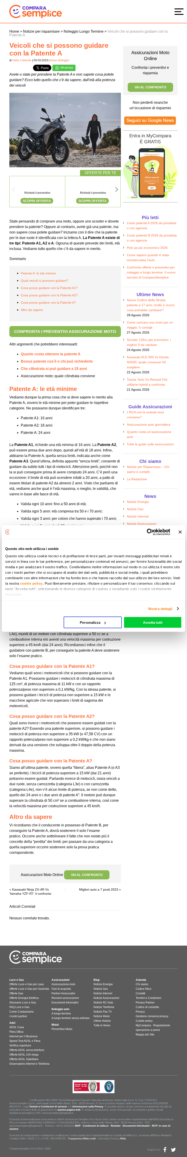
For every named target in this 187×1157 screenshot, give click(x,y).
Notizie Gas (135, 509)
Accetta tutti (152, 622)
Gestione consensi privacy (152, 1016)
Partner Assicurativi (63, 993)
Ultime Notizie (102, 1020)
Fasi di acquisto (61, 988)
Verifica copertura (20, 1045)
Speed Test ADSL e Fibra (24, 1041)
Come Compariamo (21, 1011)
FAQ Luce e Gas (19, 1007)
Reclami (115, 1125)
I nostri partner (18, 1016)
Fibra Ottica (16, 1031)
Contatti (140, 993)
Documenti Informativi (65, 1002)
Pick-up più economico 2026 (147, 247)
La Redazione (137, 479)
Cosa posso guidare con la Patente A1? (49, 288)
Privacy (140, 1011)
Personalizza (90, 622)
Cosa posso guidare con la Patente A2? (49, 295)
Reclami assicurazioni (65, 998)
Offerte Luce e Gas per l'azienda (29, 988)
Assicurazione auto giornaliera (148, 424)
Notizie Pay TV (103, 1011)
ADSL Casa (16, 1027)
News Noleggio (59, 60)
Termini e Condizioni (148, 998)
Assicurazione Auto (63, 984)
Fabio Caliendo (21, 60)
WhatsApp (66, 67)
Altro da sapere (32, 310)
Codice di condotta (147, 1007)
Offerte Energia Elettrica (24, 998)
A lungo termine (61, 1013)
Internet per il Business (23, 1036)
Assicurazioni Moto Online (62, 875)
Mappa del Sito (145, 1034)
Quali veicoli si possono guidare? (44, 280)
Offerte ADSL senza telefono (26, 1050)
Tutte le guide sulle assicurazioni (150, 444)
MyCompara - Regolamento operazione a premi (153, 1028)
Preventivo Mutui (62, 1029)
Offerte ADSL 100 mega (24, 1054)
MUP (78, 1125)
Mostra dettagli (160, 608)
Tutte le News (102, 1025)
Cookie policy (144, 1020)
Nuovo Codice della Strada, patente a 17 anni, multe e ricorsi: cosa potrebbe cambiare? (151, 305)
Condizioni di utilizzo (96, 1125)
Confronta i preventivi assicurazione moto (65, 331)
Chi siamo (142, 984)
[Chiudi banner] (180, 532)
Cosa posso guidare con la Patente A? (48, 302)
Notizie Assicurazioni (141, 523)
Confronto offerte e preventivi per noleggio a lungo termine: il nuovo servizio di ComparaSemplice (151, 272)
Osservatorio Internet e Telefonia (29, 1063)
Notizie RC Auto (103, 1002)
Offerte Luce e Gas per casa (26, 984)
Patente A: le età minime (38, 273)
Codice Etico (143, 988)
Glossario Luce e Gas (22, 1002)
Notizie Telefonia (104, 1007)
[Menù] (180, 11)
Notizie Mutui (102, 1016)
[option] (37, 191)
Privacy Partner (145, 1002)
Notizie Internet (138, 516)
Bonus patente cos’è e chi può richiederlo (57, 361)
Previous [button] (13, 190)
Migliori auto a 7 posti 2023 (98, 889)
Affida (123, 1138)
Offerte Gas (16, 993)
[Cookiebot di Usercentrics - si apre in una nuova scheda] (150, 532)
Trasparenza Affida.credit (82, 1138)
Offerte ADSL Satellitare (24, 1059)
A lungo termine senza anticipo (71, 1018)
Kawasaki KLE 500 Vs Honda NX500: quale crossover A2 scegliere (148, 362)
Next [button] (116, 190)
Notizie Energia (138, 502)
